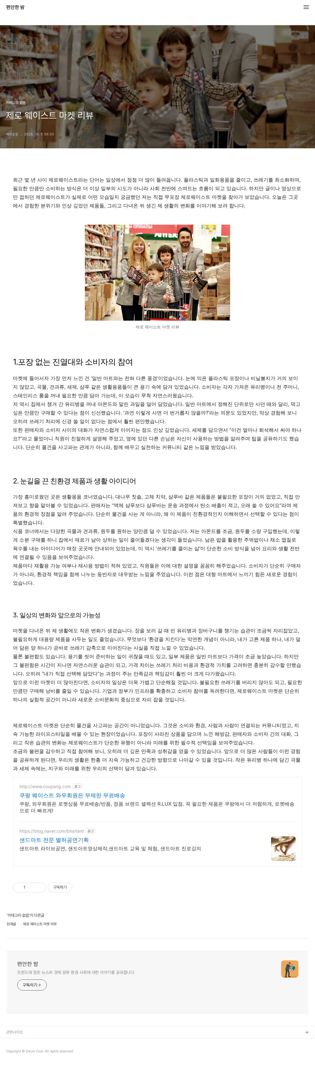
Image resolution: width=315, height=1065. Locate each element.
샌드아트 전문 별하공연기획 (54, 840)
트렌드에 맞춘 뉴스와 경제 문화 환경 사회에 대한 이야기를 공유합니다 (75, 972)
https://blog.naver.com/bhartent (51, 831)
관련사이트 (14, 1032)
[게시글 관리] (39, 887)
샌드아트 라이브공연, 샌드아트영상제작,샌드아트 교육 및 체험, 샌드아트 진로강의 (110, 848)
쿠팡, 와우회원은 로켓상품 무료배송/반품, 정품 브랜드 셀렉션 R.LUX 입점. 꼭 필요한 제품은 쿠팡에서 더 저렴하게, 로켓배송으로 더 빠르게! (156, 807)
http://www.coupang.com (45, 786)
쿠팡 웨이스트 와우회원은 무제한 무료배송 (72, 795)
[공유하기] (31, 887)
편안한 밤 (15, 7)
